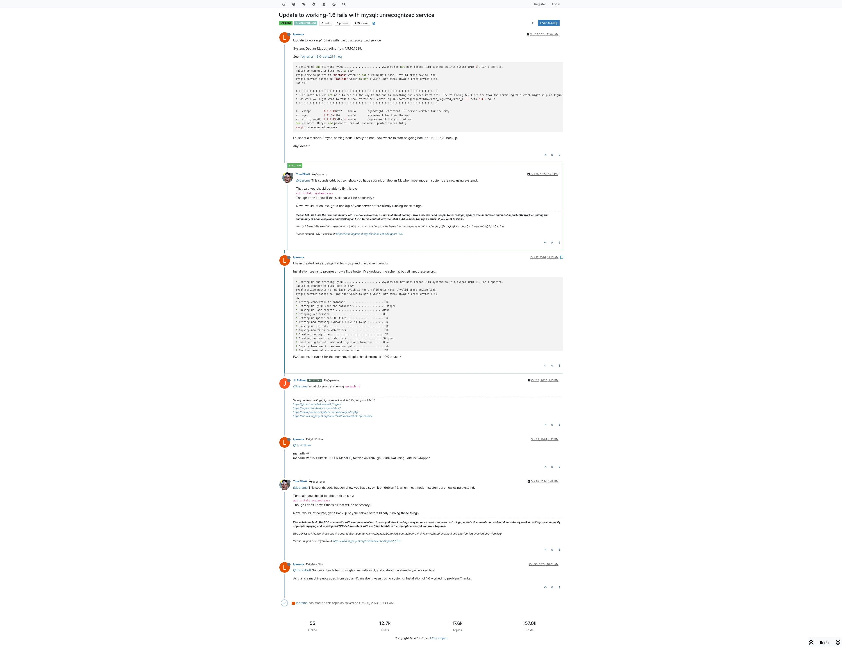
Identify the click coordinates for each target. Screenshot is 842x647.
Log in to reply (549, 23)
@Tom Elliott (316, 564)
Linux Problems (307, 22)
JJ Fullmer (300, 380)
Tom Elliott (303, 174)
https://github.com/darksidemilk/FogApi (317, 404)
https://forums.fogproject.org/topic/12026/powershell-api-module (333, 416)
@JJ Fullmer (316, 439)
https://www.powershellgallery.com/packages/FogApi (326, 412)
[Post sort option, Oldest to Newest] (532, 23)
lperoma (298, 34)
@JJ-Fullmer (302, 445)
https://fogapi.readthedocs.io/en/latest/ (317, 408)
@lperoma (321, 174)
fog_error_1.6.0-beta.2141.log (321, 56)
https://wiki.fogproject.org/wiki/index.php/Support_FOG (369, 233)
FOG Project (439, 638)
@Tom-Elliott (302, 570)
